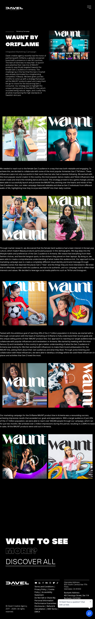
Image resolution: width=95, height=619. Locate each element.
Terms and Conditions (44, 586)
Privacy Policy (40, 589)
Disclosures (40, 606)
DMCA (37, 611)
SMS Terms (52, 609)
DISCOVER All (30, 562)
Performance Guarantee (45, 603)
